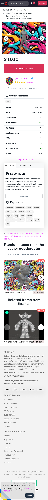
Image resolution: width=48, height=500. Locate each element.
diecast (10, 208)
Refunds (7, 462)
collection (10, 220)
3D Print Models (10, 403)
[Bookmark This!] (41, 287)
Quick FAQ (8, 443)
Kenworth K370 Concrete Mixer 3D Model (25, 233)
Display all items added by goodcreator (24, 254)
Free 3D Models (10, 407)
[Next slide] (41, 38)
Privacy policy (9, 455)
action (29, 212)
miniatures (20, 208)
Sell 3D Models (10, 415)
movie (9, 212)
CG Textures (9, 411)
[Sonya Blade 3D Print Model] (24, 275)
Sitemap (27, 477)
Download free (25, 68)
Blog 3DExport (10, 422)
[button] (41, 277)
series (21, 212)
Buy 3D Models (12, 395)
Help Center (9, 439)
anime (36, 208)
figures (9, 216)
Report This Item (25, 160)
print (37, 220)
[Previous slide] (6, 38)
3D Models (8, 399)
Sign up (42, 3)
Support (7, 436)
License (7, 447)
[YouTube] (36, 490)
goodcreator (22, 78)
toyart (29, 216)
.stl (8, 101)
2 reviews (29, 82)
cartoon (21, 220)
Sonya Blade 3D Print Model (14, 292)
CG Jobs (7, 426)
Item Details (9, 165)
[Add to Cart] (36, 287)
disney (29, 220)
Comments (22, 165)
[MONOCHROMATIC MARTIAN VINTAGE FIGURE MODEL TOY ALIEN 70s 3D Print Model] (24, 325)
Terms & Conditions (11, 459)
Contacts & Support (14, 431)
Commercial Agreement (13, 451)
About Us (9, 351)
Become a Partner (11, 419)
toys (29, 208)
